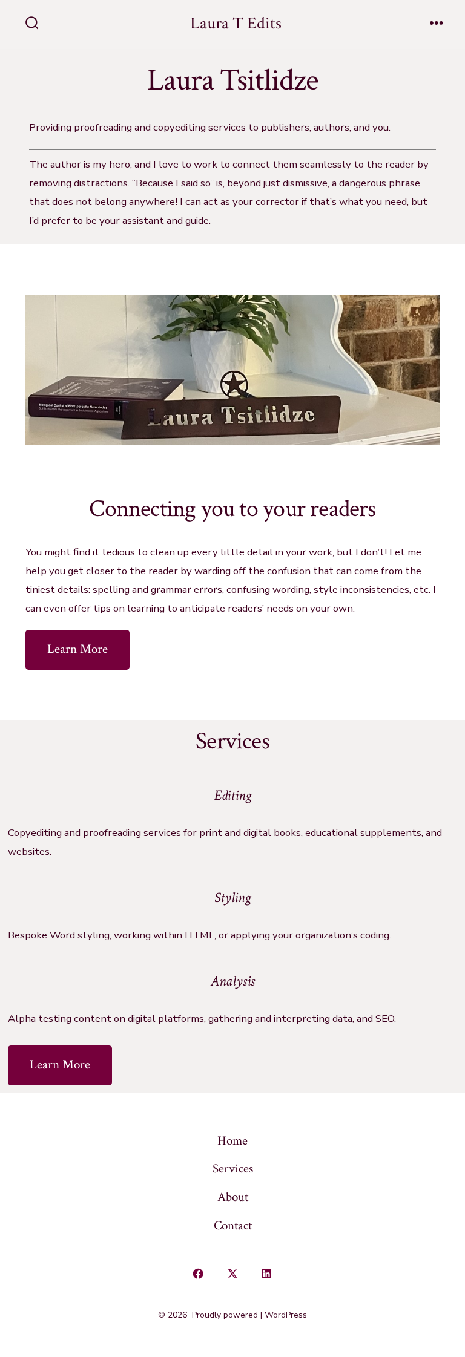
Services (233, 1168)
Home (232, 1141)
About (232, 1197)
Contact (233, 1225)
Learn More (77, 649)
